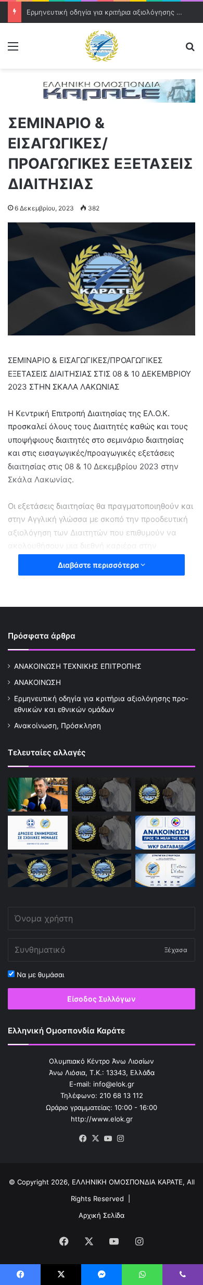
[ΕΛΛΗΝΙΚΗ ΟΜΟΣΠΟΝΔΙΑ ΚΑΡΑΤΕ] (101, 45)
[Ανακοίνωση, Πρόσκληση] (102, 833)
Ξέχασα (175, 950)
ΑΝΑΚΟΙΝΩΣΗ (37, 682)
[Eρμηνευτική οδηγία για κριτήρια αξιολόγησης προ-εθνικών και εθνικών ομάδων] (165, 795)
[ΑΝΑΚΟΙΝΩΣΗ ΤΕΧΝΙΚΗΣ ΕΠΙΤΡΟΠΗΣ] (102, 795)
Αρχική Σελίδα (101, 1215)
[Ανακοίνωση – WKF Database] (165, 833)
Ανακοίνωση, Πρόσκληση (57, 725)
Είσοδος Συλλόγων (101, 998)
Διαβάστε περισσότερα (99, 564)
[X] (95, 1138)
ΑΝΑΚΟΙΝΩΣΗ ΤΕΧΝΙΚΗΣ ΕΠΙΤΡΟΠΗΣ (78, 666)
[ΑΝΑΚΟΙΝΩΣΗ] (38, 795)
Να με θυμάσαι (39, 974)
